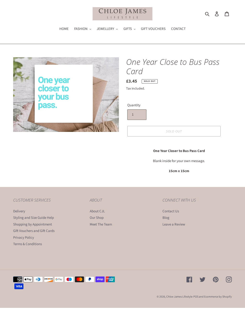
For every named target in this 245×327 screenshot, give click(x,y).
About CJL (97, 211)
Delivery (19, 211)
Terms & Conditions (27, 244)
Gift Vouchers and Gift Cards (34, 230)
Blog (165, 217)
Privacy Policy (23, 237)
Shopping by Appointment (32, 224)
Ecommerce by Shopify (218, 297)
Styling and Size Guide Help (33, 217)
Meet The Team (101, 224)
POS (195, 297)
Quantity (133, 105)
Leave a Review (173, 224)
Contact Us (170, 211)
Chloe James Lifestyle (179, 297)
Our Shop (97, 217)
